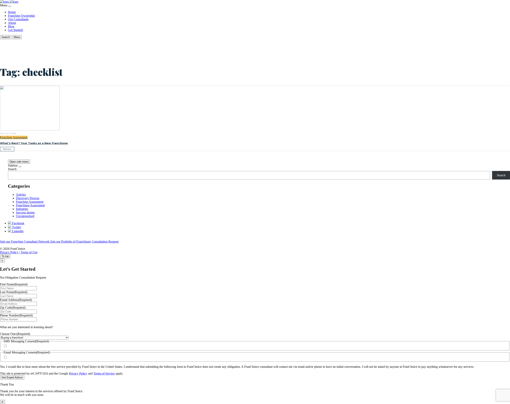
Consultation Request (105, 241)
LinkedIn (17, 231)
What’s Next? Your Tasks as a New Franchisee (34, 143)
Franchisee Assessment (30, 205)
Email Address (16, 300)
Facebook (17, 223)
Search (12, 169)
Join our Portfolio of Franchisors (70, 241)
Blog (11, 26)
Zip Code (13, 307)
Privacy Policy (78, 373)
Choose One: (15, 334)
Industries (22, 209)
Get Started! (15, 30)
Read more (7, 149)
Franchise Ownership (21, 15)
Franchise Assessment (13, 137)
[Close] (9, 6)
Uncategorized (25, 216)
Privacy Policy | (10, 252)
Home (12, 12)
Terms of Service (104, 373)
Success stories (25, 212)
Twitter (16, 227)
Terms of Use (29, 252)
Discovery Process (27, 198)
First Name (13, 284)
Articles (21, 194)
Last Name (13, 292)
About (12, 22)
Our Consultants (18, 19)
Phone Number (16, 315)
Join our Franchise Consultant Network (25, 241)
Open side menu (19, 161)
